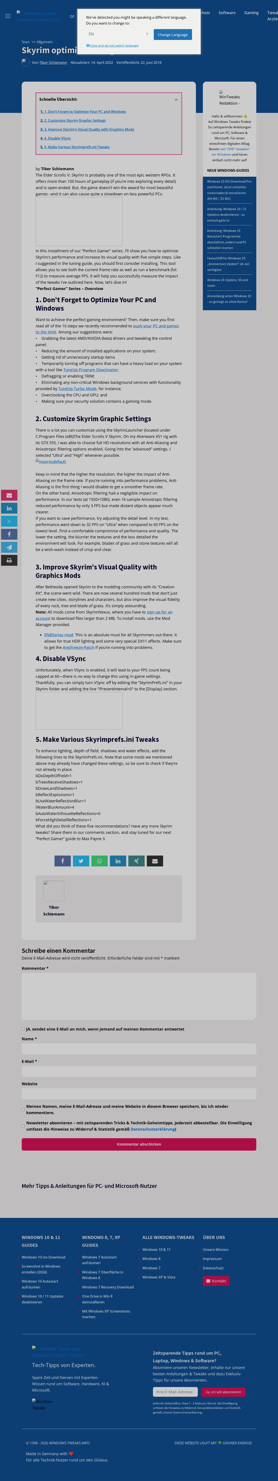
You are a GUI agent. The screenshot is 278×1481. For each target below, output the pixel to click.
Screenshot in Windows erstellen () (41, 1269)
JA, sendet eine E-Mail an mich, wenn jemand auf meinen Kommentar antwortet (105, 1029)
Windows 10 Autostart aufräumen (40, 1284)
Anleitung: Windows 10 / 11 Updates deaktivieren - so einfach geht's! (227, 215)
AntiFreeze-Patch (78, 647)
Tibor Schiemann (53, 62)
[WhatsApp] (99, 861)
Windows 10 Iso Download (43, 1257)
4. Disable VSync (57, 138)
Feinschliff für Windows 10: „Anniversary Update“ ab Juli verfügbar (228, 264)
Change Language (173, 34)
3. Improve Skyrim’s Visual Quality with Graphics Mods (89, 129)
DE (72, 16)
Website (30, 1083)
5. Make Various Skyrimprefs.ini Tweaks (77, 147)
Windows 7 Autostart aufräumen (99, 1260)
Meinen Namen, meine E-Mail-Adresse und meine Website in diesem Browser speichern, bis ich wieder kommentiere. (127, 1109)
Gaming (251, 12)
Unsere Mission (215, 1249)
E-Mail (29, 1061)
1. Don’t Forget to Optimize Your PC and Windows (85, 111)
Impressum (212, 1258)
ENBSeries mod (58, 634)
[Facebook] (9, 534)
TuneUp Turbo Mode (77, 388)
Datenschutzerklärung (153, 1129)
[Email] (9, 495)
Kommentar (35, 968)
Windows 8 (151, 1258)
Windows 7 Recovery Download (108, 1287)
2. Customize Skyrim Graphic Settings (75, 120)
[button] (216, 1281)
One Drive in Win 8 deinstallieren (97, 1299)
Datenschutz (213, 1268)
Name (29, 1038)
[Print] (9, 560)
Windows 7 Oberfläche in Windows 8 (102, 1275)
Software (227, 12)
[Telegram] (9, 547)
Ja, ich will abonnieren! (223, 1392)
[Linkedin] (9, 508)
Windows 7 (151, 1268)
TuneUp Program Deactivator (90, 369)
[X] (9, 521)
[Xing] (136, 861)
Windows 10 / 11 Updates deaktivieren (42, 1299)
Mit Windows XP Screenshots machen (106, 1314)
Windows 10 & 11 (156, 1249)
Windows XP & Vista (158, 1277)
